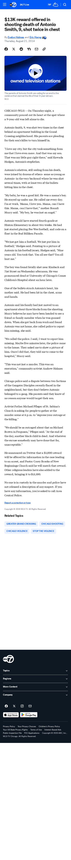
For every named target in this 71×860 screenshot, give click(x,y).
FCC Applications (31, 733)
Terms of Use (36, 730)
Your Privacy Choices (27, 726)
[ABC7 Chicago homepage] (13, 4)
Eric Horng (35, 37)
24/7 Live (24, 4)
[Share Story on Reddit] (21, 49)
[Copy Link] (44, 49)
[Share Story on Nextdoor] (29, 49)
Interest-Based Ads (52, 730)
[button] (4, 4)
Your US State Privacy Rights (15, 730)
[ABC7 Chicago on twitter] (14, 706)
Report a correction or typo (17, 502)
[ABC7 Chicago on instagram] (22, 706)
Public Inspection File (12, 733)
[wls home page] (8, 659)
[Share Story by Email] (36, 49)
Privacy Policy (9, 726)
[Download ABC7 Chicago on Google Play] (28, 714)
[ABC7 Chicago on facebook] (6, 706)
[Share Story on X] (14, 49)
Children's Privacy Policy (49, 726)
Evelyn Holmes (16, 37)
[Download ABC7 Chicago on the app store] (11, 714)
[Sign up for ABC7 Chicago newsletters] (30, 706)
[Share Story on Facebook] (6, 49)
